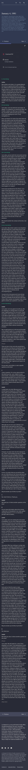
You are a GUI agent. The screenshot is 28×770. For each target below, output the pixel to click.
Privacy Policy (20, 767)
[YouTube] (11, 748)
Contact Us (4, 767)
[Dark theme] (16, 2)
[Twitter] (8, 748)
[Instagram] (5, 748)
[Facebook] (2, 748)
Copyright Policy (11, 767)
